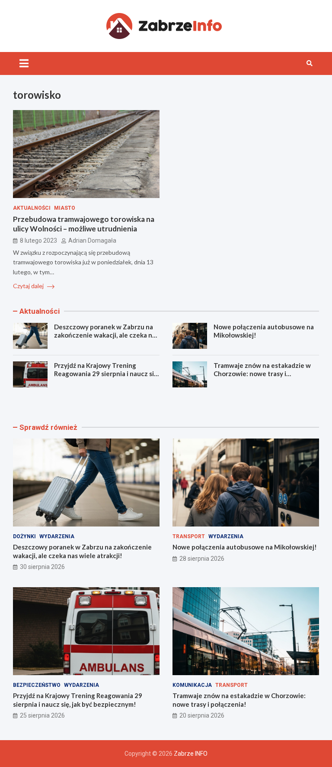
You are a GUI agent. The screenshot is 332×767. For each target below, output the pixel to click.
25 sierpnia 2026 (42, 715)
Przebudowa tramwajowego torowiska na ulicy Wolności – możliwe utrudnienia (83, 223)
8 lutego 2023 (38, 240)
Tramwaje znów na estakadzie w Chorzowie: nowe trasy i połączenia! (262, 373)
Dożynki (24, 536)
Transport (188, 536)
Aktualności (32, 208)
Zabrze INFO (191, 753)
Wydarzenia (56, 536)
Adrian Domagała (92, 240)
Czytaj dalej (29, 285)
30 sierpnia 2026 (42, 566)
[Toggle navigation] (24, 63)
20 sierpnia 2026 (201, 715)
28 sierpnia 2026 (201, 558)
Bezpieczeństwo (37, 685)
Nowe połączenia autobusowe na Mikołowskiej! (244, 547)
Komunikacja (192, 685)
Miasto (64, 208)
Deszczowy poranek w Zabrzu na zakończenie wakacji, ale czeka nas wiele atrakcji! (106, 335)
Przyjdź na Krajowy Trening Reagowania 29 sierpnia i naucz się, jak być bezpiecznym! (106, 373)
